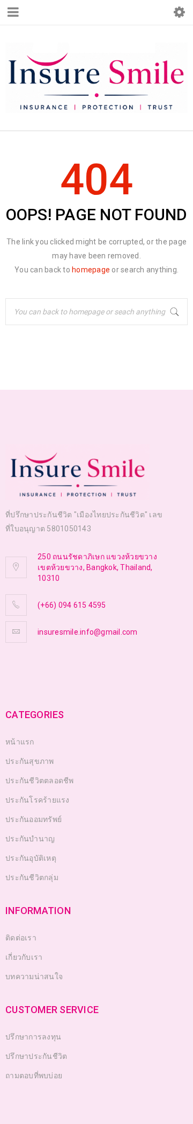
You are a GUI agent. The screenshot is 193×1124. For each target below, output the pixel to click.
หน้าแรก (19, 741)
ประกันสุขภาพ (29, 761)
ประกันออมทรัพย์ (33, 819)
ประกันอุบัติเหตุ (30, 858)
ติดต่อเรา (20, 937)
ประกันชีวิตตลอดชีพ (39, 780)
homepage (91, 269)
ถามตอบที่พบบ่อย (33, 1075)
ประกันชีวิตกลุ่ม (31, 877)
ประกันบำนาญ (30, 838)
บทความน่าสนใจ (34, 976)
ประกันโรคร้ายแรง (37, 800)
